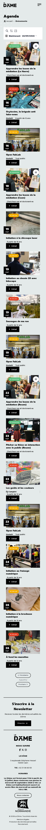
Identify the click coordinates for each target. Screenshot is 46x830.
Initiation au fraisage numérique (17, 572)
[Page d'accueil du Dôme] (23, 737)
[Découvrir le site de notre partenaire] (23, 806)
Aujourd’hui (23, 680)
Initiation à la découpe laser (21, 238)
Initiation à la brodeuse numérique (19, 615)
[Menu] (39, 5)
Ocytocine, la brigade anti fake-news (20, 113)
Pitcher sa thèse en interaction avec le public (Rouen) (23, 446)
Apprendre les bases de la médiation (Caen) (21, 196)
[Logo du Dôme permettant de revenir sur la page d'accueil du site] (10, 4)
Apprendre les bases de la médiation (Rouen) (21, 403)
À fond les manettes (17, 657)
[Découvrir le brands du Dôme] (20, 749)
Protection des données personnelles (23, 822)
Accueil (9, 21)
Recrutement (23, 824)
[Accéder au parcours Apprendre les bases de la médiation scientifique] (36, 46)
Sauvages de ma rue (17, 321)
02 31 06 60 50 (23, 768)
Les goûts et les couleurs (20, 488)
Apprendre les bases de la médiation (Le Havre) (21, 70)
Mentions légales (23, 819)
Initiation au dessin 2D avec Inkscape (21, 280)
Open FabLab (13, 154)
